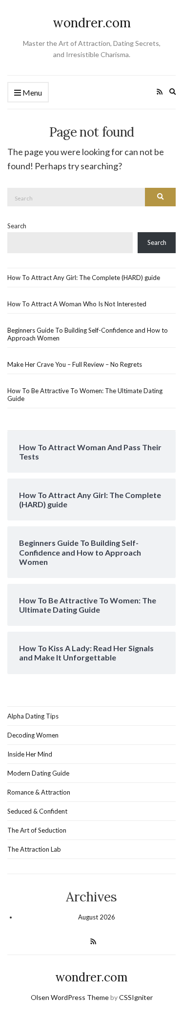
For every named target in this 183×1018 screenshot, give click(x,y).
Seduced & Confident (37, 811)
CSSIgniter (136, 997)
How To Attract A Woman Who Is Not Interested (76, 304)
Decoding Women (33, 735)
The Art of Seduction (36, 830)
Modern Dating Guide (38, 773)
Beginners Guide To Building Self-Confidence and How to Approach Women (87, 334)
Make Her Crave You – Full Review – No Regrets (74, 364)
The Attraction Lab (34, 849)
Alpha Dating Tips (33, 716)
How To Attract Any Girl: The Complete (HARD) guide (83, 277)
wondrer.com (92, 23)
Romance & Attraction (38, 792)
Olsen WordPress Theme (70, 997)
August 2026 (96, 917)
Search (16, 226)
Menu (31, 92)
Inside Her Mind (29, 754)
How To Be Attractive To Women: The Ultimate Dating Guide (85, 394)
